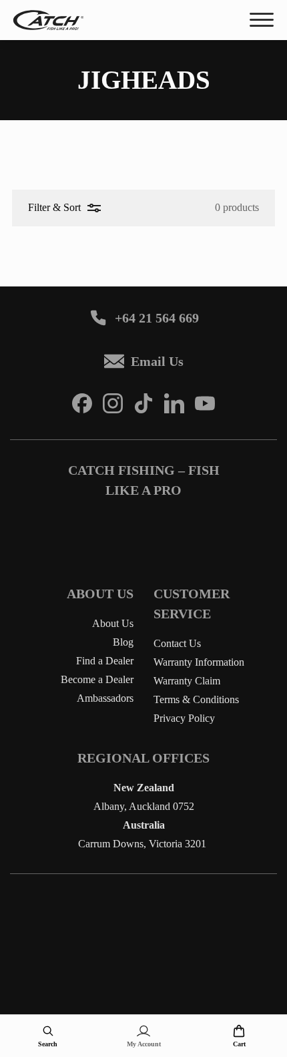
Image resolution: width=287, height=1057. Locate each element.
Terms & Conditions (196, 699)
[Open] (262, 20)
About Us (112, 623)
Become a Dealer (97, 679)
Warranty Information (199, 662)
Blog (123, 642)
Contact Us (177, 643)
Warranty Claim (187, 680)
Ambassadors (105, 698)
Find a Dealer (104, 660)
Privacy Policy (184, 718)
